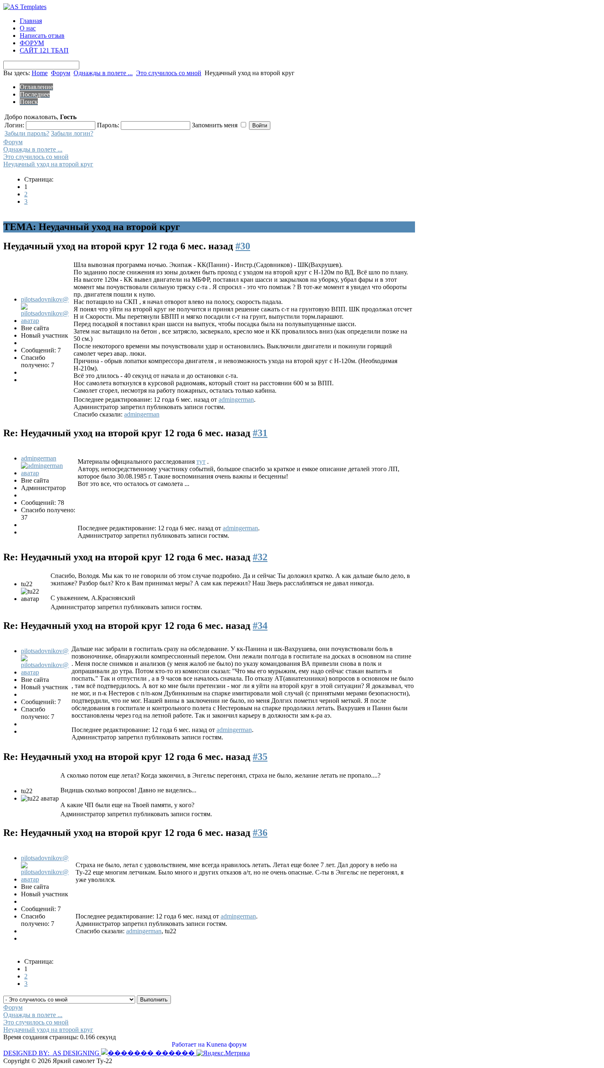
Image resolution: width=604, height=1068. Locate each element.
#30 (242, 246)
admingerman (236, 399)
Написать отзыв (42, 35)
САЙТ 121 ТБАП (44, 50)
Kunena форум (226, 1044)
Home (40, 72)
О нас (28, 28)
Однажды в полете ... (103, 72)
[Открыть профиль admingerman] (48, 473)
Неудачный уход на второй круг (48, 164)
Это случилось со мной (168, 72)
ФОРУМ (32, 42)
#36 (260, 832)
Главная (31, 20)
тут (200, 461)
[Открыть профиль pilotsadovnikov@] (46, 320)
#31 (260, 433)
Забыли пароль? (27, 133)
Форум (60, 72)
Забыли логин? (72, 133)
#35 (260, 756)
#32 (260, 557)
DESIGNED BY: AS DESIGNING (52, 1053)
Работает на (188, 1044)
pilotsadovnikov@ (45, 299)
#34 (260, 625)
